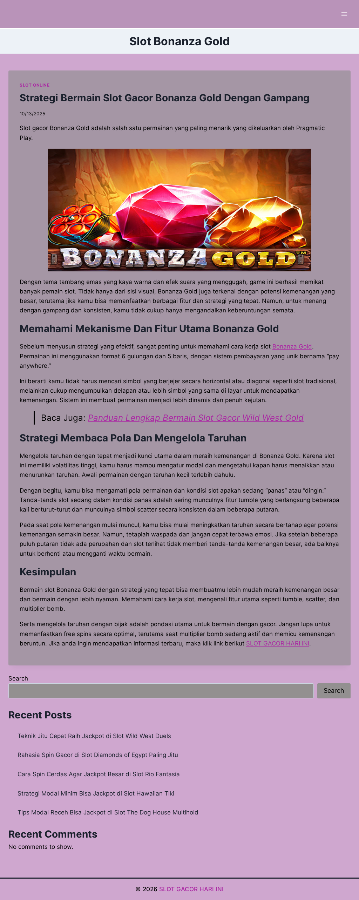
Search (18, 678)
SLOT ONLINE (35, 85)
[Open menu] (344, 13)
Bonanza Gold (292, 346)
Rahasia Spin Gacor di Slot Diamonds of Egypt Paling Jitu (98, 754)
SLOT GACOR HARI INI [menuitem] (277, 643)
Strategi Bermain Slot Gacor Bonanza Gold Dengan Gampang (165, 98)
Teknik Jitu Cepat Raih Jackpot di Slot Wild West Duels (94, 735)
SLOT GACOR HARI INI (191, 889)
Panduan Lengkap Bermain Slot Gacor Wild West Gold (196, 418)
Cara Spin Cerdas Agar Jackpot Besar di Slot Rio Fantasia (99, 774)
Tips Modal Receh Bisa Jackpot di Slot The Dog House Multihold (108, 812)
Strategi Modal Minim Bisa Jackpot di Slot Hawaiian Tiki (96, 793)
